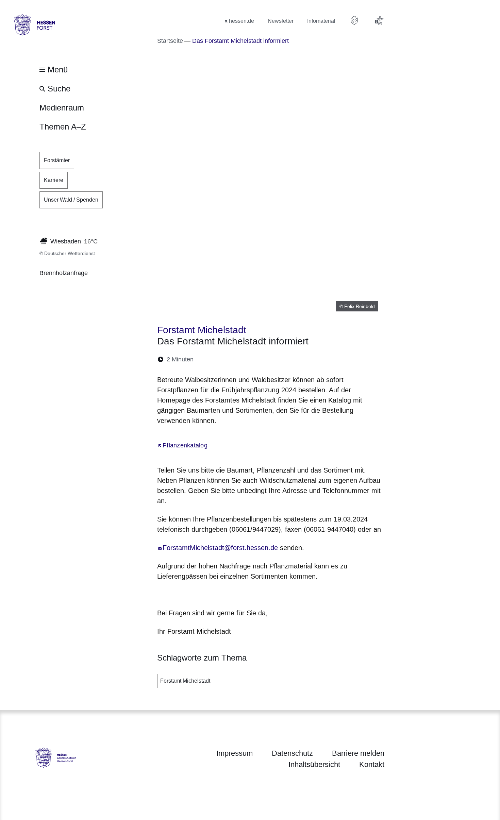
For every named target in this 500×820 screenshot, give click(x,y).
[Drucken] (257, 359)
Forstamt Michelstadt (185, 681)
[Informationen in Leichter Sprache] (354, 20)
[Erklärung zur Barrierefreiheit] (378, 20)
